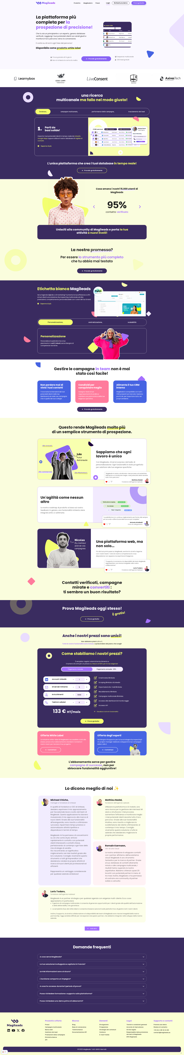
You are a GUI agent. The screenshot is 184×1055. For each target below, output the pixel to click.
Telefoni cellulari (59, 702)
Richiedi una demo (121, 3)
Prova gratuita (138, 3)
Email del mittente (60, 687)
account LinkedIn (59, 679)
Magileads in (87, 3)
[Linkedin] (8, 1030)
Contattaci (52, 750)
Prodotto (77, 3)
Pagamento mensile (75, 669)
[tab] (43, 111)
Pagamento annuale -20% (106, 669)
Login (108, 3)
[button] (94, 207)
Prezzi (98, 3)
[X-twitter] (18, 1030)
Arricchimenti (57, 694)
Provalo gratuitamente (97, 59)
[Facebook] (23, 1030)
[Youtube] (13, 1030)
